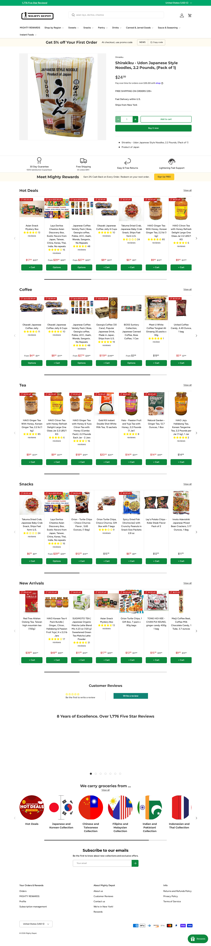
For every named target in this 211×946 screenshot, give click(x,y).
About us (98, 891)
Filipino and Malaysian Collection (120, 827)
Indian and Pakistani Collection (150, 827)
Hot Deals (31, 824)
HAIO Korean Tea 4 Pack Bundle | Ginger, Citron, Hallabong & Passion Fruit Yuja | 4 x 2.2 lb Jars (56, 627)
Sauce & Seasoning (168, 27)
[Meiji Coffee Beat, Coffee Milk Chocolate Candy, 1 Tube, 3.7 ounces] (181, 601)
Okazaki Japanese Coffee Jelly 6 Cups (106, 227)
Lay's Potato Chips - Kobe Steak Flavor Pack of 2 (156, 523)
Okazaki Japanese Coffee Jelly (32, 326)
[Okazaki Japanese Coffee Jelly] (32, 307)
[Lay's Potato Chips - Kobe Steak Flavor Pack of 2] (156, 502)
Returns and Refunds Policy (177, 891)
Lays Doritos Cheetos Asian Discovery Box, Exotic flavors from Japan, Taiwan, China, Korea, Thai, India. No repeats (57, 236)
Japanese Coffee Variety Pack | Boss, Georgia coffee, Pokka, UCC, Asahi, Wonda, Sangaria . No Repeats (82, 234)
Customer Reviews (103, 896)
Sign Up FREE (164, 176)
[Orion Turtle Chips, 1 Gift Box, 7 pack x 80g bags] (131, 601)
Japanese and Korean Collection (61, 825)
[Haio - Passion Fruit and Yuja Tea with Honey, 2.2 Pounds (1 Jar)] (131, 403)
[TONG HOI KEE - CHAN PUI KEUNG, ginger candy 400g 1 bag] (156, 601)
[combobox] (116, 15)
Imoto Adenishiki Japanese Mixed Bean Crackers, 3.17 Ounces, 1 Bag (181, 524)
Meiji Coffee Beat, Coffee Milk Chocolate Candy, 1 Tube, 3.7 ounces (181, 623)
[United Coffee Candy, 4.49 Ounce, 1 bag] (181, 307)
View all (187, 190)
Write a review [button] (130, 695)
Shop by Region (52, 27)
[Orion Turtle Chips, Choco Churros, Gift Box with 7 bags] (106, 502)
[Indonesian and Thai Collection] (179, 807)
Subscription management (33, 906)
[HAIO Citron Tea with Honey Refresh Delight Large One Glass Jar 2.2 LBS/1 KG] (181, 208)
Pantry (101, 27)
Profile (22, 901)
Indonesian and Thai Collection (179, 825)
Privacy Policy (170, 896)
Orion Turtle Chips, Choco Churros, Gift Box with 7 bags (106, 523)
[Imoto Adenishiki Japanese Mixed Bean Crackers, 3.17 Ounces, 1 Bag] (181, 502)
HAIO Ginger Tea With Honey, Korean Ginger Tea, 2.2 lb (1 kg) (156, 230)
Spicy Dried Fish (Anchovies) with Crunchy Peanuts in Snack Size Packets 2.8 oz (131, 526)
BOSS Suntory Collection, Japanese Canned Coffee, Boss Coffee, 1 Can (131, 331)
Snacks (87, 27)
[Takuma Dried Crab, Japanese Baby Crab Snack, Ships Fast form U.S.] (131, 208)
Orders (22, 891)
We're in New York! (103, 906)
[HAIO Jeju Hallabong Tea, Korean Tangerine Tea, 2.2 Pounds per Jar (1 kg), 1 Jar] (181, 403)
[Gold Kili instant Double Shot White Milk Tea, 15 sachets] (106, 403)
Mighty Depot (31, 933)
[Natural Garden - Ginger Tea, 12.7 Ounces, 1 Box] (156, 403)
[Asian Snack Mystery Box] (32, 208)
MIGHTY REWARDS (30, 27)
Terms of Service (172, 901)
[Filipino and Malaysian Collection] (120, 807)
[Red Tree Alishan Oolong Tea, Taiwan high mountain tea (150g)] (32, 601)
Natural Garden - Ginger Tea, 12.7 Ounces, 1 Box (156, 424)
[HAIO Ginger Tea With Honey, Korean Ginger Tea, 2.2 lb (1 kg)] (156, 208)
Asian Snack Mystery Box (31, 227)
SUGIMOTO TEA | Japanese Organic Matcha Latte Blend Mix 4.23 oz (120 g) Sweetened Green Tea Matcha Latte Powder (82, 628)
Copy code (158, 42)
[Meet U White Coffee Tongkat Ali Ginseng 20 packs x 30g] (156, 307)
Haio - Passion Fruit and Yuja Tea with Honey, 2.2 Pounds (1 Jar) (131, 425)
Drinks (115, 27)
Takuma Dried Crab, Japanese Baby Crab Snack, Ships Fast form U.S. (131, 230)
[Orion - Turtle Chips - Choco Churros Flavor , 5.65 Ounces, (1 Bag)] (81, 502)
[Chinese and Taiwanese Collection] (91, 807)
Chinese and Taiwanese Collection (91, 827)
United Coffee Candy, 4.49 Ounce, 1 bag (181, 328)
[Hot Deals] (32, 807)
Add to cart (166, 119)
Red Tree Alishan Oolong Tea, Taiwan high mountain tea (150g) (32, 623)
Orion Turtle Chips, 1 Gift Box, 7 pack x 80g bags (131, 622)
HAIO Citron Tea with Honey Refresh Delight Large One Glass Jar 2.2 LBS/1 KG (181, 232)
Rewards (98, 911)
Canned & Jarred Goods (138, 27)
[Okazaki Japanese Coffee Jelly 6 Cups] (106, 208)
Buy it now (153, 128)
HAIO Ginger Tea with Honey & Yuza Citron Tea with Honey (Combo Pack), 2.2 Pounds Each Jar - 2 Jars (81, 429)
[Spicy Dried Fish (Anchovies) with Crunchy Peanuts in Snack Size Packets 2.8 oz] (131, 502)
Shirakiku (119, 57)
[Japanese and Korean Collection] (61, 807)
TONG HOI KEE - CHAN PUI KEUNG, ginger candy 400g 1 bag (156, 623)
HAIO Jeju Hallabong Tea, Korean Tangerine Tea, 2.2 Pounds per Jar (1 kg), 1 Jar (181, 427)
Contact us (99, 901)
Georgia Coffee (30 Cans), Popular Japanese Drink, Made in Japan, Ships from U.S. (106, 331)
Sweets (72, 27)
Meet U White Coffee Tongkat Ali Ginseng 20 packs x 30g (156, 329)
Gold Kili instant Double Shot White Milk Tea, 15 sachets (106, 424)
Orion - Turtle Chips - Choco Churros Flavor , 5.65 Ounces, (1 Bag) (81, 524)
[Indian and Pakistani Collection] (149, 807)
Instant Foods (27, 34)
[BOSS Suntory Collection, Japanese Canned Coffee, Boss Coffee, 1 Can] (131, 307)
